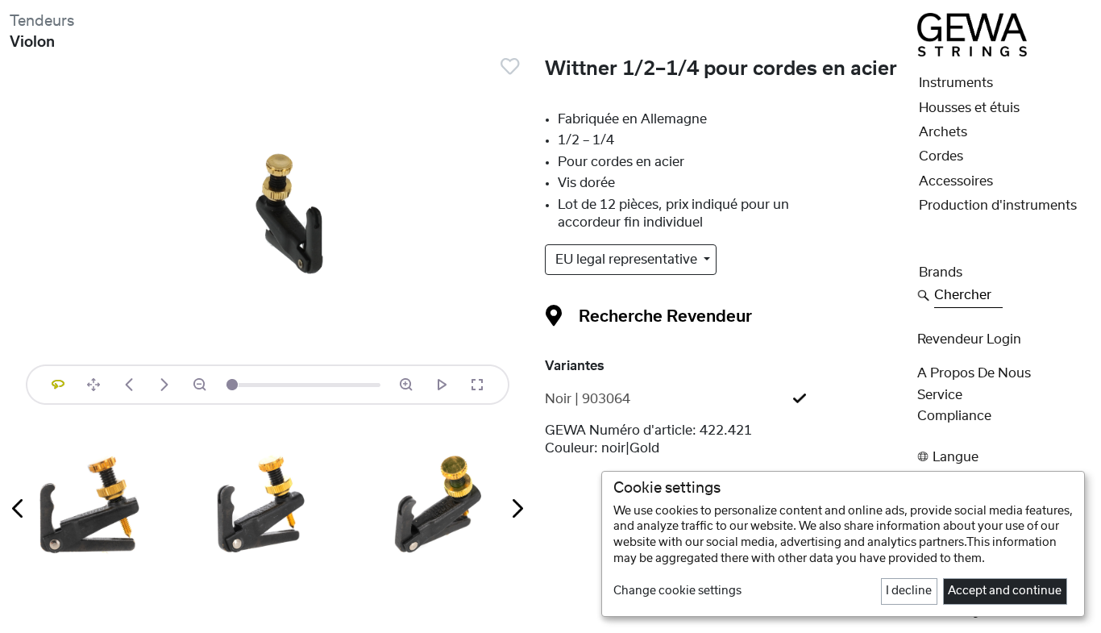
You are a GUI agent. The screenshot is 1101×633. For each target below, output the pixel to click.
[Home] (972, 33)
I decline (909, 591)
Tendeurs (42, 21)
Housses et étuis (969, 108)
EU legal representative (627, 259)
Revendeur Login (969, 339)
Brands (940, 272)
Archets (943, 132)
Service (939, 395)
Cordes (941, 156)
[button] (1004, 456)
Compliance (954, 416)
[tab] (726, 399)
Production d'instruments (998, 205)
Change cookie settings (677, 591)
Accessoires (956, 181)
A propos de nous (974, 373)
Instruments (956, 83)
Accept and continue (1005, 591)
